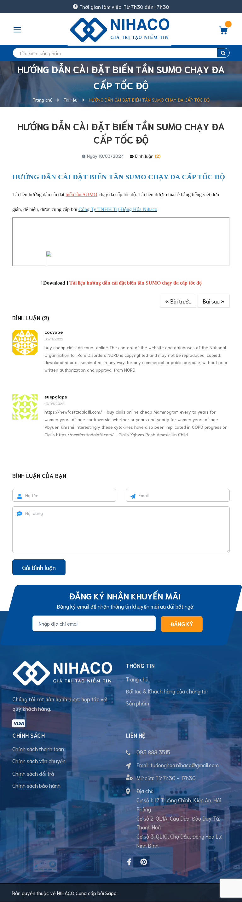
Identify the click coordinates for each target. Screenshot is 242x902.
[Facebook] (129, 861)
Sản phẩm (137, 702)
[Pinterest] (143, 861)
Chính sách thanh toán (38, 748)
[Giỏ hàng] (223, 32)
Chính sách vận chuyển (39, 760)
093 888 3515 (153, 751)
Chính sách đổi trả (33, 773)
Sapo (111, 892)
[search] (223, 53)
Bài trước (180, 301)
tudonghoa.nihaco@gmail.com (185, 764)
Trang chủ (137, 678)
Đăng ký (181, 623)
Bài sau (212, 301)
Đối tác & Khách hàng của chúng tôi (167, 690)
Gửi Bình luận (39, 567)
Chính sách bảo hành (36, 785)
